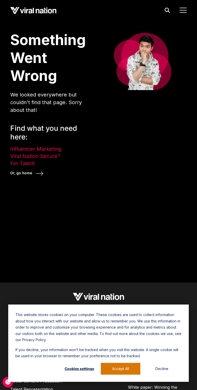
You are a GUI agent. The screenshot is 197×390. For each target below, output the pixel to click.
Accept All (120, 368)
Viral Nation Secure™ (35, 156)
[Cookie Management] (8, 382)
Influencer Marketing (35, 149)
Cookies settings (79, 368)
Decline (161, 368)
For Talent (22, 163)
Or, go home (21, 173)
